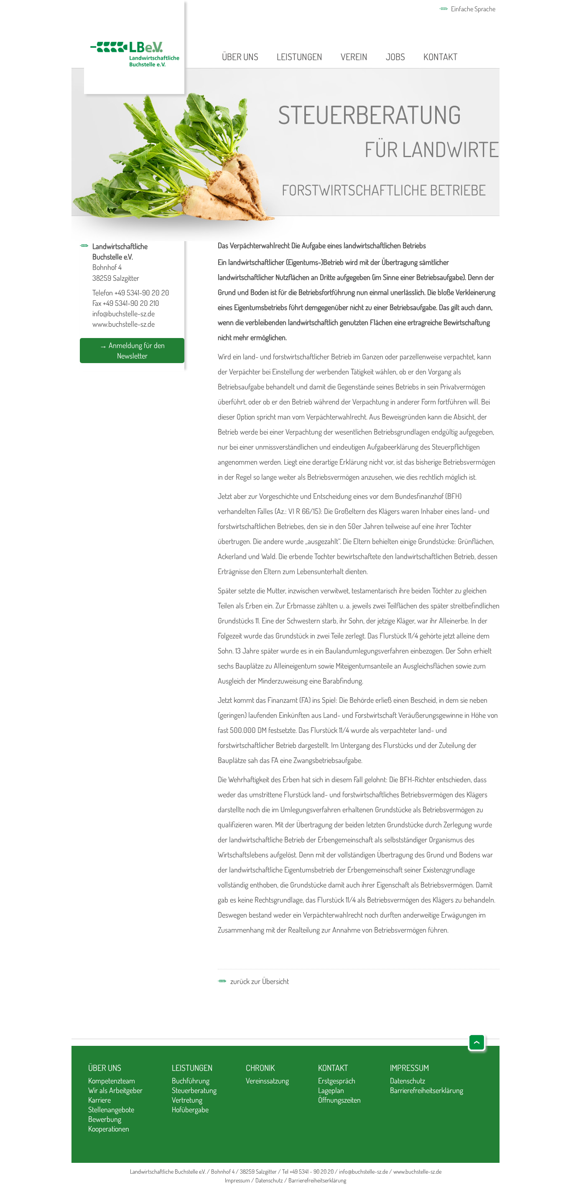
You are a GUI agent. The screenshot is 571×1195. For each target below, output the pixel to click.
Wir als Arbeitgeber (115, 1090)
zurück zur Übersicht (259, 981)
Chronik (260, 1067)
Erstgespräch (336, 1080)
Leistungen (299, 56)
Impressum (409, 1067)
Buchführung (190, 1080)
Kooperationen (108, 1128)
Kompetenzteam (111, 1080)
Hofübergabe (190, 1109)
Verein (354, 56)
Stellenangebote (111, 1109)
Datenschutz (407, 1080)
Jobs (395, 56)
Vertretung (187, 1099)
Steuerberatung (194, 1090)
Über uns (240, 56)
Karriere (99, 1099)
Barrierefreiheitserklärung (426, 1090)
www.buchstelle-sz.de (123, 323)
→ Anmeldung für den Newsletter (132, 350)
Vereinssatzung (267, 1080)
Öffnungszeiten (339, 1099)
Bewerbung (104, 1119)
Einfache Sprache (473, 9)
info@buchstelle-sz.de (123, 313)
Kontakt (440, 56)
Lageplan (331, 1090)
